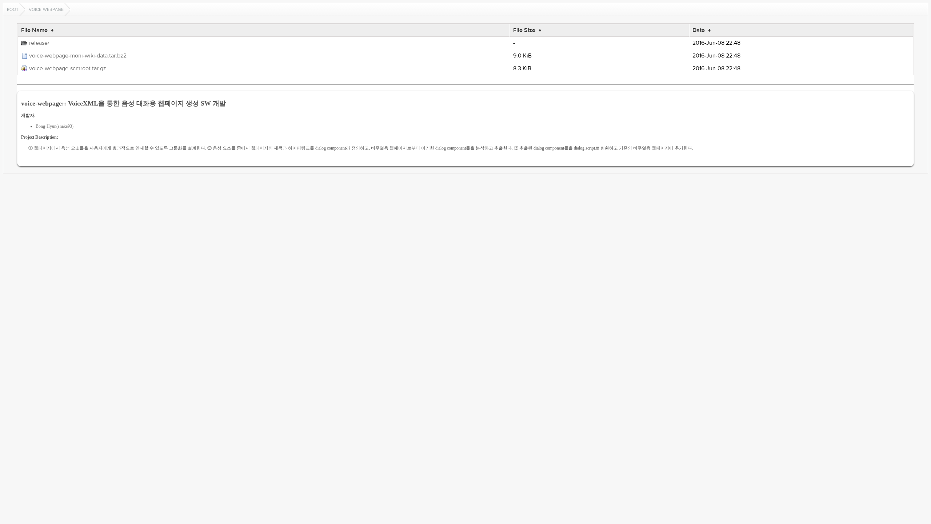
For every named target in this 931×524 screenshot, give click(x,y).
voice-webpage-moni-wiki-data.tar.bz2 (78, 55)
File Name (34, 30)
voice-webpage (46, 9)
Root (13, 9)
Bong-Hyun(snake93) (54, 126)
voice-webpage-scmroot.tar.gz (67, 68)
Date (698, 30)
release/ (39, 43)
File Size (524, 30)
